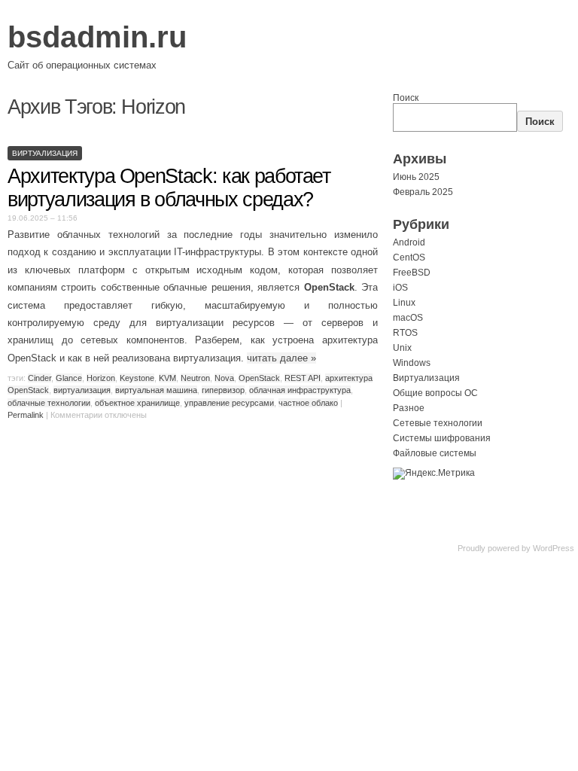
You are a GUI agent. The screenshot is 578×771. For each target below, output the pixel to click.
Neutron (195, 377)
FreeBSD (411, 272)
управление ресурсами (229, 402)
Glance (69, 377)
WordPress (553, 548)
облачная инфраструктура (300, 390)
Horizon (101, 377)
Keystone (137, 377)
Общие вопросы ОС (435, 393)
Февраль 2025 (423, 192)
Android (409, 242)
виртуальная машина (156, 390)
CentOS (409, 257)
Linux (404, 302)
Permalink (26, 414)
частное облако (308, 402)
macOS (408, 317)
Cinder (39, 377)
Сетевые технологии (437, 423)
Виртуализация (45, 153)
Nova (224, 377)
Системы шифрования (442, 438)
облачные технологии (49, 402)
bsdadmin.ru (97, 36)
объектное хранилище (137, 402)
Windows (411, 363)
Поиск (405, 98)
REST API (302, 377)
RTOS (405, 333)
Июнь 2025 (416, 177)
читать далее (281, 358)
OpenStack (259, 377)
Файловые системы (434, 453)
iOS (400, 287)
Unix (402, 348)
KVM (167, 377)
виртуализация (82, 390)
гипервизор (223, 390)
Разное (408, 408)
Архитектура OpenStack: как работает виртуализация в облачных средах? (169, 188)
